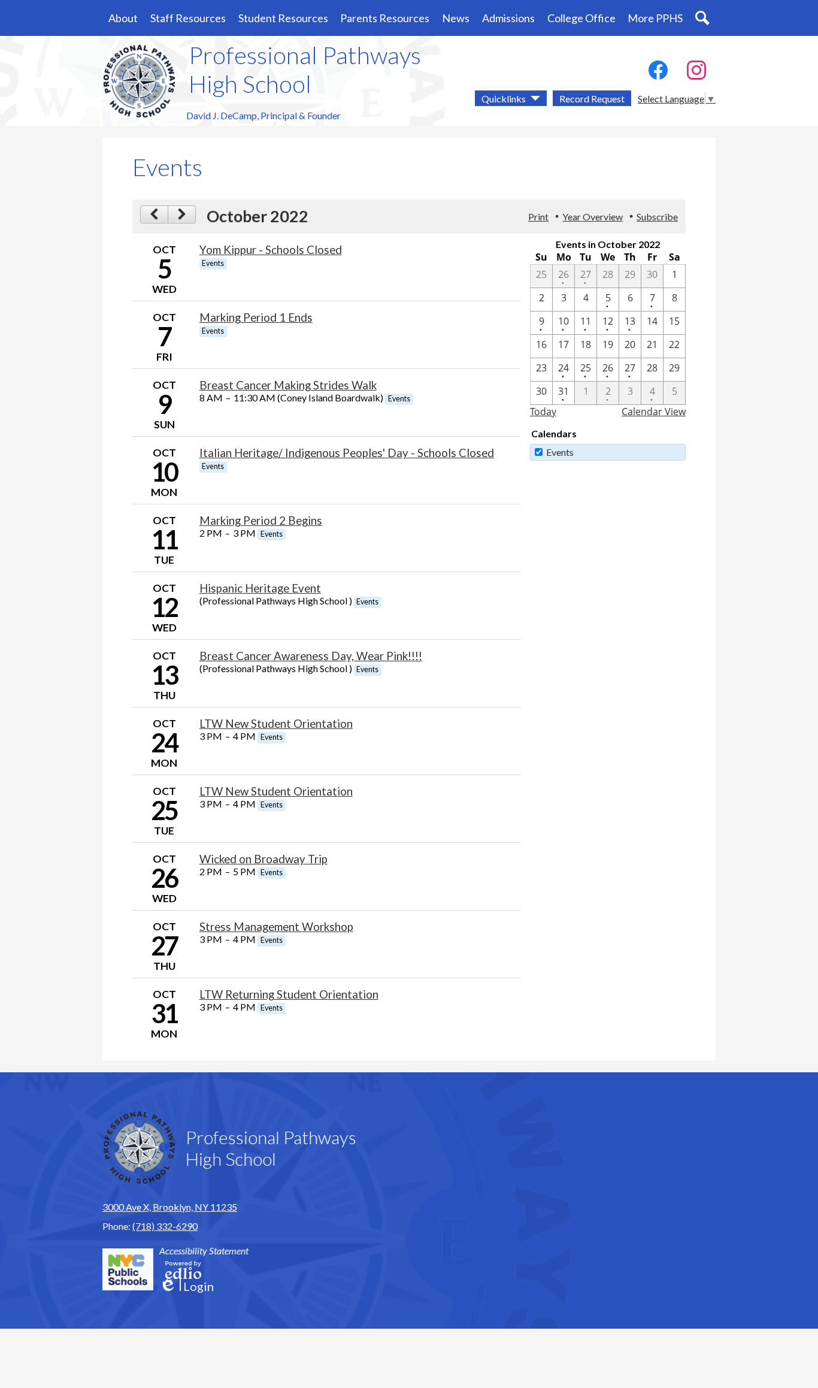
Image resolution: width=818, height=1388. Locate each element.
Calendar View (654, 411)
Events (560, 452)
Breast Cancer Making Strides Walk (288, 385)
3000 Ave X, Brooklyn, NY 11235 (169, 1206)
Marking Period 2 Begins (260, 520)
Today (543, 411)
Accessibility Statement (204, 1250)
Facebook (658, 70)
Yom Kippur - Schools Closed (270, 249)
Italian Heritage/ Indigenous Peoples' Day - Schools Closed (346, 452)
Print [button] (538, 216)
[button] (123, 18)
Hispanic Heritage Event (260, 588)
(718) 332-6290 (165, 1226)
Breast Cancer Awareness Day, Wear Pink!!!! (310, 656)
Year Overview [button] (592, 216)
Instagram (696, 70)
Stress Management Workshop (276, 926)
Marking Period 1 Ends (256, 317)
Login (186, 1286)
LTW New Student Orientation (276, 723)
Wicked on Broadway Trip (263, 859)
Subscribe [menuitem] (657, 216)
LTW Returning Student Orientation (288, 994)
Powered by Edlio (183, 1270)
